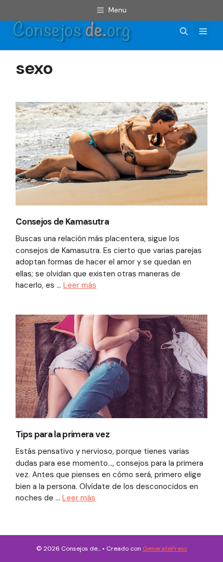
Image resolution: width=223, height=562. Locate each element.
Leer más (79, 285)
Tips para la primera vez (62, 434)
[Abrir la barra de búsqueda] (183, 31)
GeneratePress (165, 548)
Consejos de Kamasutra (62, 221)
